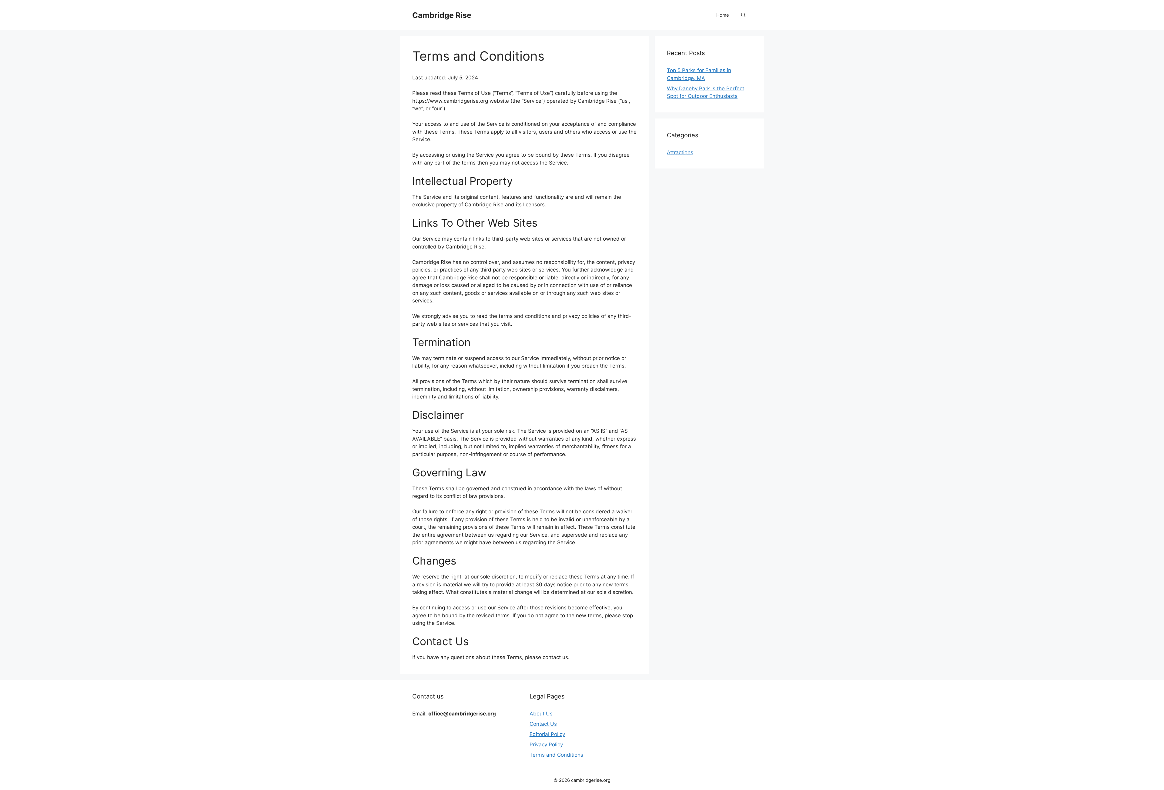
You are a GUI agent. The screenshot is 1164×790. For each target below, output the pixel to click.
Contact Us (543, 724)
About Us (541, 714)
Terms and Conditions (556, 755)
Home (722, 15)
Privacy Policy (546, 745)
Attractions (680, 152)
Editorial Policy (547, 734)
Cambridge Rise (441, 15)
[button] (743, 15)
